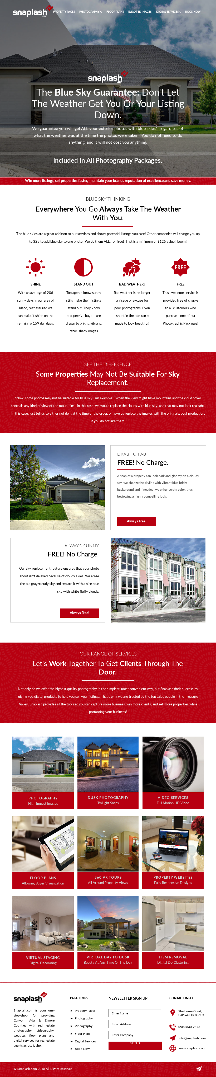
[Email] (199, 1070)
